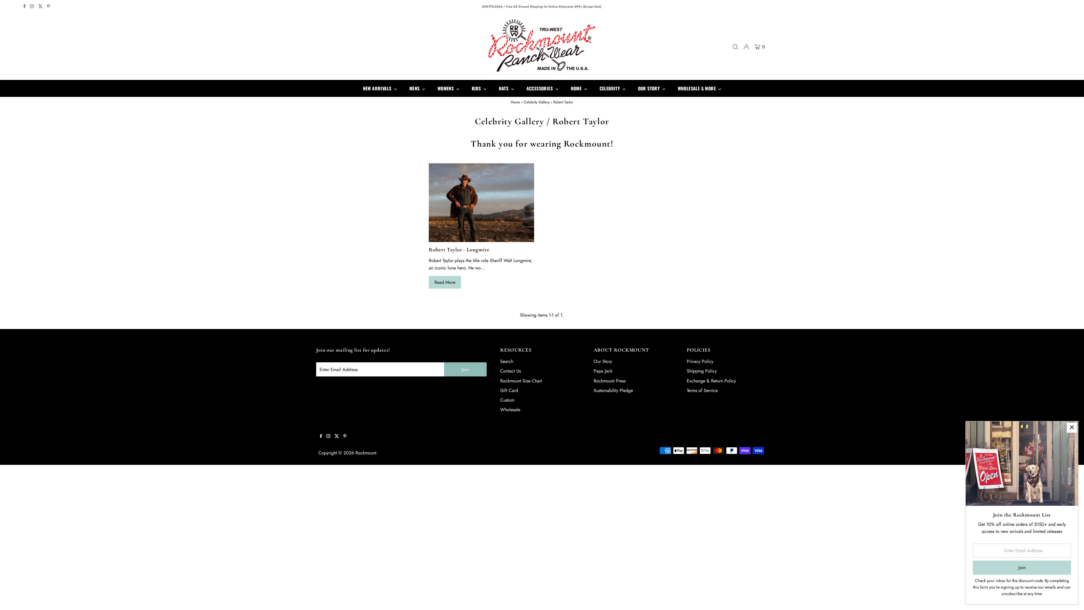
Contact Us (510, 371)
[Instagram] (32, 7)
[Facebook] (24, 7)
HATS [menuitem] (504, 88)
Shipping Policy (702, 371)
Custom (507, 400)
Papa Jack (603, 371)
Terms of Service (702, 390)
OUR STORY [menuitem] (649, 88)
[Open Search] (735, 46)
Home (515, 102)
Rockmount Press (610, 381)
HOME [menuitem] (577, 88)
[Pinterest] (48, 7)
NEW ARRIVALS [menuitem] (378, 88)
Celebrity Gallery (537, 102)
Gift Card (509, 390)
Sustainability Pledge (613, 390)
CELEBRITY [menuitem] (610, 88)
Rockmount (365, 453)
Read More (444, 282)
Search (506, 361)
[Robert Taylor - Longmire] (481, 202)
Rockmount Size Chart (521, 381)
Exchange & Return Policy (711, 381)
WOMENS (446, 88)
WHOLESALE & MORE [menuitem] (697, 88)
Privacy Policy (700, 361)
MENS (415, 88)
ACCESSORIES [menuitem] (540, 88)
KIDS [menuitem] (477, 88)
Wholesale (510, 409)
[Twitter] (40, 7)
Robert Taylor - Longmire (459, 249)
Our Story (603, 361)
